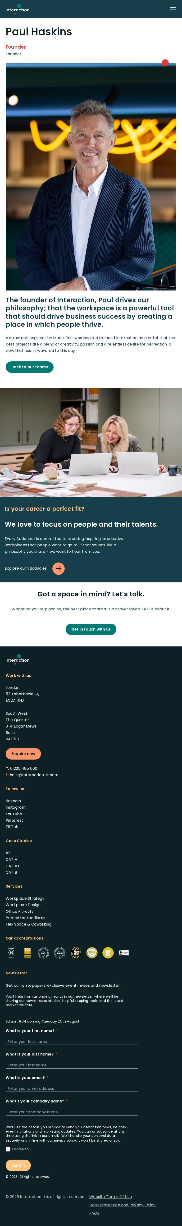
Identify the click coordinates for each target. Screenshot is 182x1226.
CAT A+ (13, 866)
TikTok (12, 827)
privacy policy (65, 1140)
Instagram (16, 807)
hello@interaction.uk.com (34, 775)
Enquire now (23, 753)
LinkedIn (13, 801)
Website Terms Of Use (110, 1196)
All (8, 853)
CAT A (11, 859)
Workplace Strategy (25, 898)
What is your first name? (30, 1030)
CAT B (11, 872)
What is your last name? (30, 1054)
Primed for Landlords (25, 918)
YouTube (14, 814)
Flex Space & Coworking (28, 924)
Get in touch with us (91, 629)
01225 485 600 (23, 768)
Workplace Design (23, 905)
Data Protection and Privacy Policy (122, 1205)
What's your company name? (35, 1101)
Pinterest (14, 820)
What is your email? (25, 1077)
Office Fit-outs (19, 911)
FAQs (94, 1213)
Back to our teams (29, 367)
